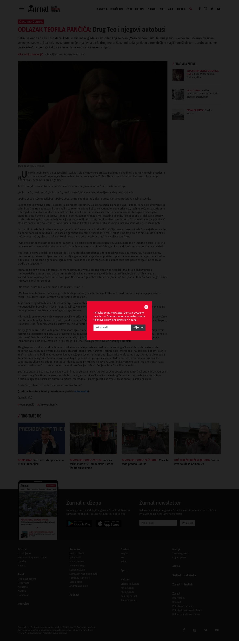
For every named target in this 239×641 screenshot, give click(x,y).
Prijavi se (138, 327)
